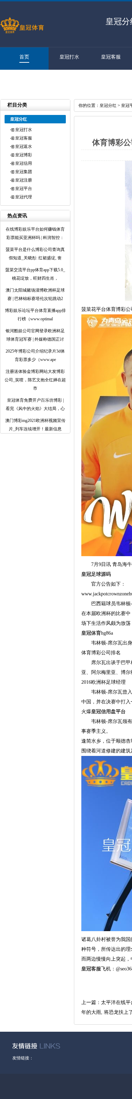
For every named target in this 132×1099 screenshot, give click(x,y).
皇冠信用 (23, 163)
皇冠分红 (108, 105)
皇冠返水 (23, 146)
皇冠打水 (69, 57)
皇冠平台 (23, 188)
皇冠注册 (23, 180)
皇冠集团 (23, 171)
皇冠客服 (111, 57)
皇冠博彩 (23, 154)
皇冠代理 (21, 79)
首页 (24, 57)
